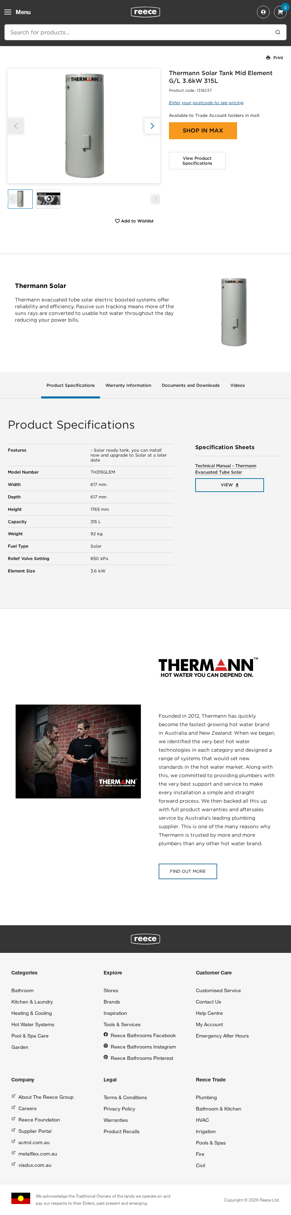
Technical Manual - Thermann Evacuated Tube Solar (225, 469)
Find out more (188, 871)
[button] (152, 126)
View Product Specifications (197, 161)
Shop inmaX (203, 130)
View (227, 484)
